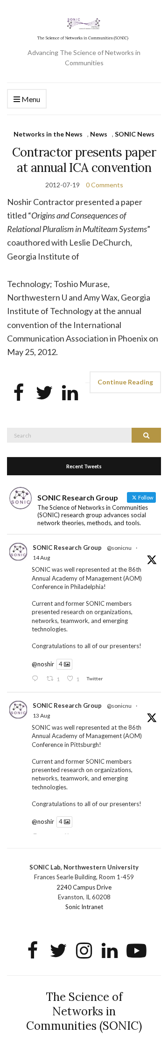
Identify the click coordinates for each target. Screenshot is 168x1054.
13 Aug (41, 715)
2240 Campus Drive (84, 887)
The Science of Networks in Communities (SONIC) (84, 1011)
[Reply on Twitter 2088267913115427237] (36, 679)
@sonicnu (119, 547)
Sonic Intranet (84, 906)
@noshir (43, 664)
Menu (30, 99)
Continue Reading (125, 382)
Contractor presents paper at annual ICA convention (84, 159)
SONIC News (134, 134)
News (98, 134)
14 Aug (41, 557)
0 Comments (104, 185)
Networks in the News (48, 134)
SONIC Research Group (67, 547)
